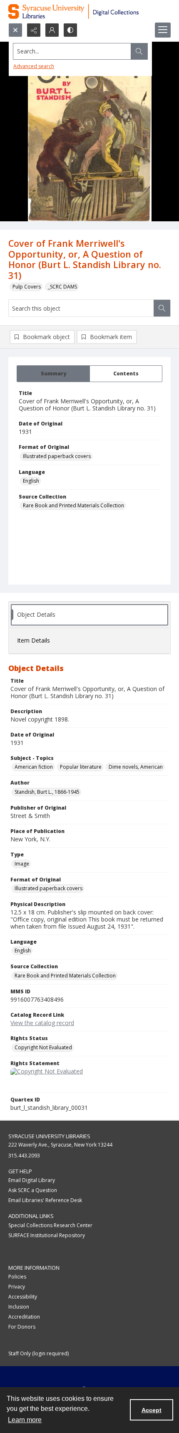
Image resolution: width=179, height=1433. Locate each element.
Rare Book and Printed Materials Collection (73, 505)
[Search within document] (162, 308)
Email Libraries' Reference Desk (45, 1200)
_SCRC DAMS (62, 286)
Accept (152, 1410)
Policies (17, 1276)
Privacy (16, 1286)
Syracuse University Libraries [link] (49, 1136)
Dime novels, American (136, 766)
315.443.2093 (24, 1155)
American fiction (34, 766)
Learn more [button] (25, 1419)
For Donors (21, 1326)
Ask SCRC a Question (32, 1190)
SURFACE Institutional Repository (46, 1235)
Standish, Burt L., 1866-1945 (47, 791)
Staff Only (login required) (38, 1353)
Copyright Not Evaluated (43, 1047)
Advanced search (33, 66)
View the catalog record (42, 1023)
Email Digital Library (31, 1180)
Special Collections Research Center (50, 1225)
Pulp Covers (26, 286)
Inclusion (18, 1306)
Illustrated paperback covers (57, 456)
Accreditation (24, 1316)
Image (22, 863)
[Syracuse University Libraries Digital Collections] (89, 11)
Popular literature (81, 766)
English (31, 480)
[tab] (53, 374)
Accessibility (22, 1296)
